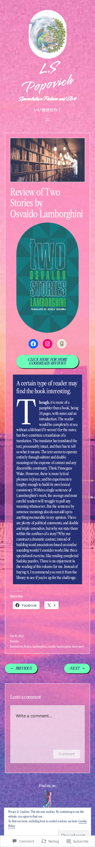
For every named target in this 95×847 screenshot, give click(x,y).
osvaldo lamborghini (59, 646)
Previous (24, 668)
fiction (27, 646)
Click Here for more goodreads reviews (47, 361)
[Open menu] (47, 120)
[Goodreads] (61, 344)
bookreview (16, 646)
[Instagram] (47, 344)
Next (74, 668)
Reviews (14, 641)
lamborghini (39, 646)
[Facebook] (33, 344)
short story (78, 646)
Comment (67, 754)
